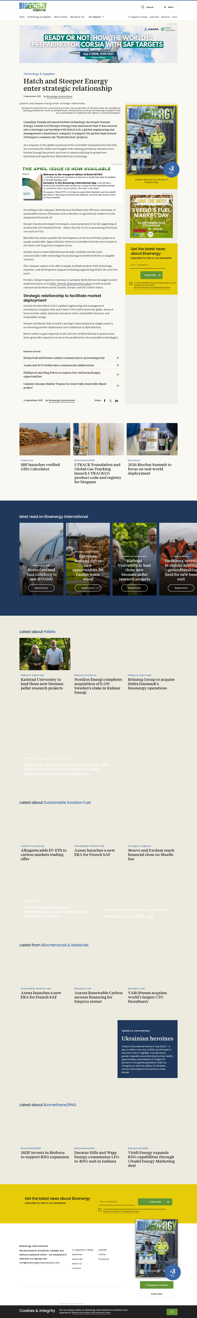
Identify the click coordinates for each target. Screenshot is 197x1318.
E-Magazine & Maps (156, 1285)
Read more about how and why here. (91, 1312)
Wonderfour (79, 1303)
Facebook (103, 1259)
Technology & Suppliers (39, 17)
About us (77, 1264)
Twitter (102, 1254)
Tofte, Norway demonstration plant (71, 284)
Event (175, 17)
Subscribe (154, 17)
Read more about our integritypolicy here (152, 287)
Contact (76, 1268)
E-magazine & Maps (138, 17)
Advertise (165, 17)
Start (21, 17)
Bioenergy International (59, 96)
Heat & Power (61, 17)
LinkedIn (102, 1250)
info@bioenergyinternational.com (39, 1262)
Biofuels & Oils (77, 17)
